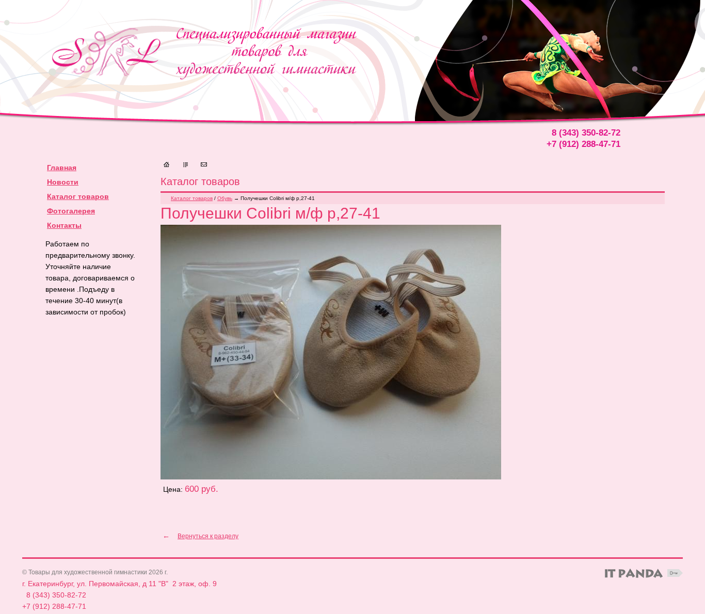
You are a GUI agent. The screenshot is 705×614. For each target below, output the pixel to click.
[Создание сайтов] (634, 573)
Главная (61, 167)
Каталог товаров (78, 196)
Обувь (224, 198)
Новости (62, 182)
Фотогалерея (71, 211)
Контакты (64, 225)
